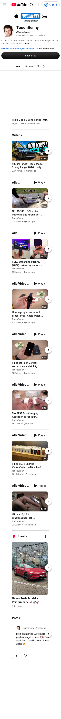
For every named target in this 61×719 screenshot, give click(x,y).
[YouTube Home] (19, 4)
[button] (44, 66)
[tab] (16, 66)
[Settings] (38, 5)
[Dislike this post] (25, 655)
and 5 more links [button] (46, 48)
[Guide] (5, 5)
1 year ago (41, 628)
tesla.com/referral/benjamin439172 (21, 48)
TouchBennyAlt (19, 521)
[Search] (31, 5)
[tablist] (30, 66)
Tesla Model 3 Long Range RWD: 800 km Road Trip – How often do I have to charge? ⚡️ (30, 119)
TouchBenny (18, 218)
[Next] (48, 151)
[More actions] (46, 164)
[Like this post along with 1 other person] (17, 655)
